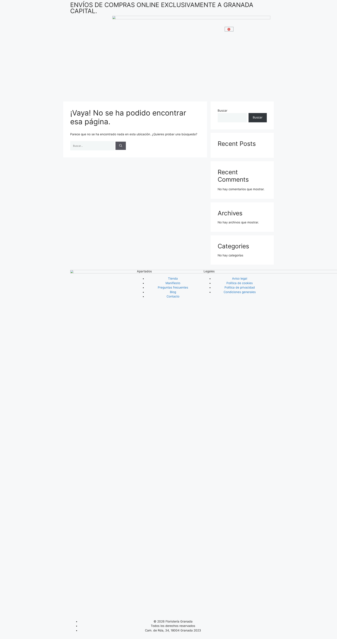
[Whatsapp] (84, 610)
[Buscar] (120, 146)
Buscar (222, 110)
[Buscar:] (92, 145)
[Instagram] (74, 610)
